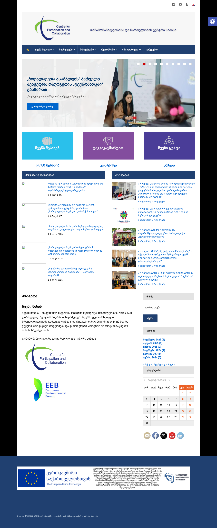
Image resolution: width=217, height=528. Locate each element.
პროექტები (87, 49)
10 (190, 64)
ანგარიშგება (130, 49)
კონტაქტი (152, 49)
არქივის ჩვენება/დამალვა (159, 364)
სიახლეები (66, 49)
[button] (212, 21)
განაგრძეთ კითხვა (42, 106)
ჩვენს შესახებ (43, 49)
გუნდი (169, 165)
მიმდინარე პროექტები (151, 201)
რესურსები (108, 49)
